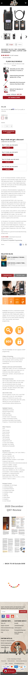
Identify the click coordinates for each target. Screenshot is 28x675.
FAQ (2, 632)
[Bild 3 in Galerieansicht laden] (21, 36)
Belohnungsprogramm (6, 643)
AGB (6, 663)
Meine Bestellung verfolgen (18, 633)
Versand (11, 663)
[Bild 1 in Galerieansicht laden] (7, 36)
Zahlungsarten (18, 627)
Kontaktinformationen (19, 663)
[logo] (14, 3)
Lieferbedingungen (19, 625)
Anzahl (3, 122)
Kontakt (16, 623)
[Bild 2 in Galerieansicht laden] (14, 36)
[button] (25, 3)
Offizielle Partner (5, 630)
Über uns (3, 623)
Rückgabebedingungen (20, 630)
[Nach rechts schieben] (26, 36)
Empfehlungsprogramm (6, 645)
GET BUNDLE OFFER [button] (14, 97)
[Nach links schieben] (1, 36)
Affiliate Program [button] (5, 647)
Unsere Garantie (5, 625)
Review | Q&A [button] (21, 275)
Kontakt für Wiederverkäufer (8, 640)
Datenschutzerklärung (21, 660)
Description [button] (8, 275)
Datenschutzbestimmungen (7, 627)
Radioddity (13, 658)
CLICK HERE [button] (4, 236)
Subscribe (23, 611)
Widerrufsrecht (11, 660)
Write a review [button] (4, 58)
